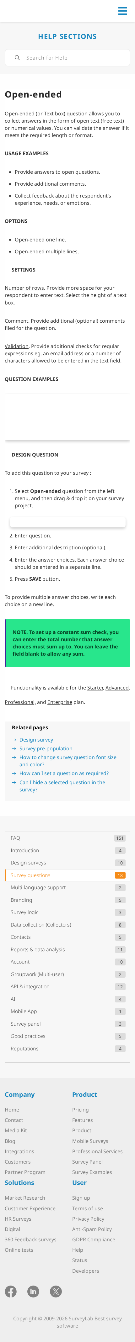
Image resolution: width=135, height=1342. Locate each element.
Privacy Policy (88, 1218)
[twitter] (56, 1290)
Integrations (19, 1151)
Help (77, 1249)
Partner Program (25, 1172)
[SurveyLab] (33, 10)
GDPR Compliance (93, 1239)
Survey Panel (87, 1161)
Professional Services (97, 1151)
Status (79, 1260)
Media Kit (16, 1130)
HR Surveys (18, 1218)
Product (81, 1130)
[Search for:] (67, 57)
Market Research (25, 1197)
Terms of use (87, 1208)
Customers (18, 1161)
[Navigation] (122, 11)
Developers (85, 1270)
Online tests (19, 1249)
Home (12, 1109)
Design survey (36, 739)
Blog (10, 1141)
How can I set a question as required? (64, 773)
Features (82, 1120)
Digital (12, 1229)
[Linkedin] (33, 1290)
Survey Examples (92, 1172)
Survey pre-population (46, 748)
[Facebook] (11, 1290)
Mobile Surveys (90, 1141)
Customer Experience (30, 1208)
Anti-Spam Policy (92, 1229)
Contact (14, 1120)
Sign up (81, 1197)
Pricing (80, 1109)
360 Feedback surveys (31, 1239)
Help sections (67, 36)
